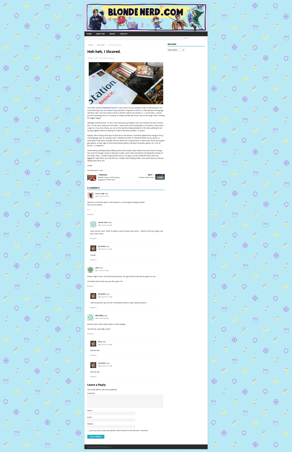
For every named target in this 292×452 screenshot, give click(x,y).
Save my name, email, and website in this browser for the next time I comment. (119, 430)
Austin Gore (103, 222)
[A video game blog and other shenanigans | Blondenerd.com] (146, 30)
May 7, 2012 (94, 58)
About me (100, 34)
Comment (91, 393)
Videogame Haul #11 (110, 108)
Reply (91, 214)
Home (89, 34)
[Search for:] (193, 38)
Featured (105, 58)
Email (89, 417)
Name (89, 410)
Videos (112, 34)
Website (90, 424)
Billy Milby (99, 315)
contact (124, 34)
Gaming (111, 58)
